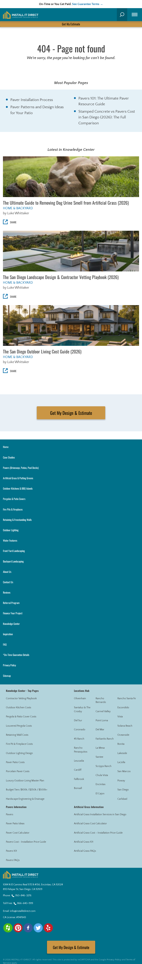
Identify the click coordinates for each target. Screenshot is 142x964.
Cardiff (77, 769)
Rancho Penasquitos (80, 749)
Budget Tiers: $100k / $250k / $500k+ (26, 789)
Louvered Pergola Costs (19, 725)
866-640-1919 (25, 903)
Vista (120, 716)
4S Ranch (79, 738)
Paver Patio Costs (15, 762)
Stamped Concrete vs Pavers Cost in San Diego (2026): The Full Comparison (106, 117)
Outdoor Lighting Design (19, 753)
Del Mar (100, 729)
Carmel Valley (103, 711)
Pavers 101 (11, 850)
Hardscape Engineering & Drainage (25, 798)
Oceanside (123, 734)
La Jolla (121, 762)
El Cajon (100, 793)
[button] (122, 14)
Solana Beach (124, 725)
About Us (7, 572)
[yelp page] (48, 928)
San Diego (123, 789)
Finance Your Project (12, 613)
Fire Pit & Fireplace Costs (19, 744)
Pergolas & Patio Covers (14, 499)
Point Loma (102, 720)
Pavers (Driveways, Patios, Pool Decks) (21, 468)
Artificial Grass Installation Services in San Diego (100, 814)
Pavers (9, 814)
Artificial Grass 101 (83, 841)
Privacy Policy (9, 665)
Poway (121, 780)
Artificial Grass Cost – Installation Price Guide (98, 832)
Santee (99, 756)
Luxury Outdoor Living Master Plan (25, 780)
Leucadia (79, 760)
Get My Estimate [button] (71, 24)
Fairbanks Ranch (105, 738)
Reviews (6, 592)
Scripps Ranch (103, 766)
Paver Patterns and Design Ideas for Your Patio (37, 110)
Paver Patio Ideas (15, 823)
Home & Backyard (18, 208)
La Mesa (100, 747)
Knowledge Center (11, 624)
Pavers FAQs (13, 860)
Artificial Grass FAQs (85, 850)
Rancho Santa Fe (126, 698)
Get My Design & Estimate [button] (71, 412)
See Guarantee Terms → (87, 4)
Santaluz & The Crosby (82, 709)
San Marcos (124, 771)
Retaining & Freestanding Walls (17, 520)
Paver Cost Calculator (17, 832)
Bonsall (78, 788)
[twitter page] (38, 928)
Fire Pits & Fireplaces (13, 509)
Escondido (123, 707)
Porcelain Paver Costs (17, 771)
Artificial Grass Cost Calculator (90, 823)
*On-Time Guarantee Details (16, 655)
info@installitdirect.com (23, 911)
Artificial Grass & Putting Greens (18, 478)
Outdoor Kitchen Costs (18, 707)
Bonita (120, 744)
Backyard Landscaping (13, 561)
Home (6, 447)
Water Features (10, 540)
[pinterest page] (18, 928)
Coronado (79, 729)
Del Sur (78, 720)
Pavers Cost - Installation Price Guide (26, 841)
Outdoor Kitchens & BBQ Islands (18, 488)
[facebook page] (28, 928)
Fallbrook (79, 779)
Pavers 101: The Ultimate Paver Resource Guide (103, 101)
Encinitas (100, 784)
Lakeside (122, 753)
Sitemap (7, 676)
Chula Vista (102, 775)
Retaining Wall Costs (17, 734)
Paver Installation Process (31, 100)
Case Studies (9, 457)
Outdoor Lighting (10, 530)
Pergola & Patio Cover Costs (21, 716)
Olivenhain (80, 698)
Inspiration (8, 634)
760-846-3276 (23, 895)
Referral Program (11, 603)
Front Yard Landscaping (14, 551)
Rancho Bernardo (101, 700)
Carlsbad (122, 798)
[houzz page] (8, 928)
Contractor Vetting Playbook (21, 698)
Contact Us (8, 582)
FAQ (5, 644)
